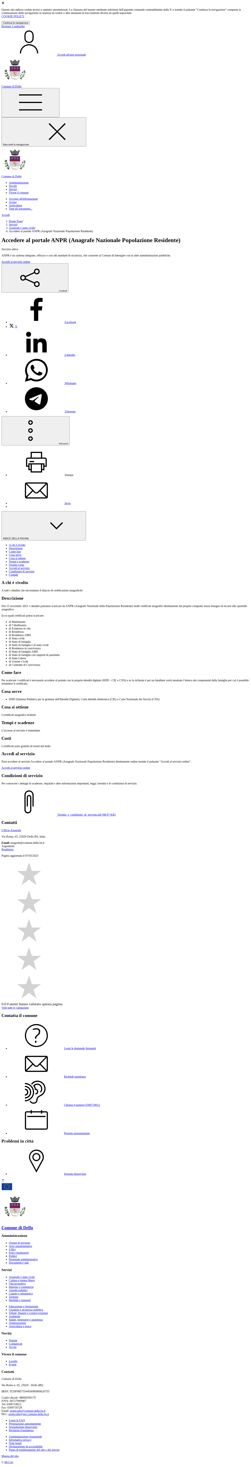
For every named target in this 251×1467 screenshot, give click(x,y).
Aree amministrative (20, 1246)
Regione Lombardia (13, 26)
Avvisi (12, 1347)
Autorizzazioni (17, 1323)
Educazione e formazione (23, 1306)
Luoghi (13, 1361)
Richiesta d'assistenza (21, 1430)
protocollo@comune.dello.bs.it (27, 1410)
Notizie (13, 1340)
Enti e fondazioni (19, 1252)
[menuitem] (42, 322)
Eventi (12, 1364)
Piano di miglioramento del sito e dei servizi (34, 1449)
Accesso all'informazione (23, 198)
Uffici (12, 1249)
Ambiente (14, 1316)
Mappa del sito (10, 1456)
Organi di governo (19, 1242)
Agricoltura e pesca (20, 1326)
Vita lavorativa (17, 1283)
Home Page (15, 221)
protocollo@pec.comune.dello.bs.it (28, 1414)
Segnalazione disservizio (23, 1427)
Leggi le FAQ (17, 1420)
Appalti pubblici (18, 1290)
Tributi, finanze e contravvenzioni (28, 1313)
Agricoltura (15, 205)
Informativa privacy (20, 1439)
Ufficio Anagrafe (11, 830)
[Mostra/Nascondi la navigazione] (30, 102)
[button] (19, 182)
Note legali (15, 1443)
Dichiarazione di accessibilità (25, 1446)
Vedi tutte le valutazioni (15, 1007)
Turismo (13, 1296)
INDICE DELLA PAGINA (16, 538)
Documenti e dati (19, 1262)
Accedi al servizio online (15, 261)
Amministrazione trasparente (25, 1436)
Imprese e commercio (21, 1286)
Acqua (13, 202)
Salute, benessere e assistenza (26, 1319)
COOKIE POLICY (12, 16)
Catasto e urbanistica (21, 1293)
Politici (13, 1256)
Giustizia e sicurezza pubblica (26, 1309)
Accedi (5, 215)
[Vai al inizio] (2, 1180)
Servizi (13, 224)
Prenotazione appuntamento (25, 1423)
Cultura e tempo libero (22, 1280)
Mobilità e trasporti (20, 1300)
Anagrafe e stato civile (22, 227)
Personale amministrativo (23, 1259)
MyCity (8, 1462)
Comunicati (15, 1343)
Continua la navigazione (15, 23)
